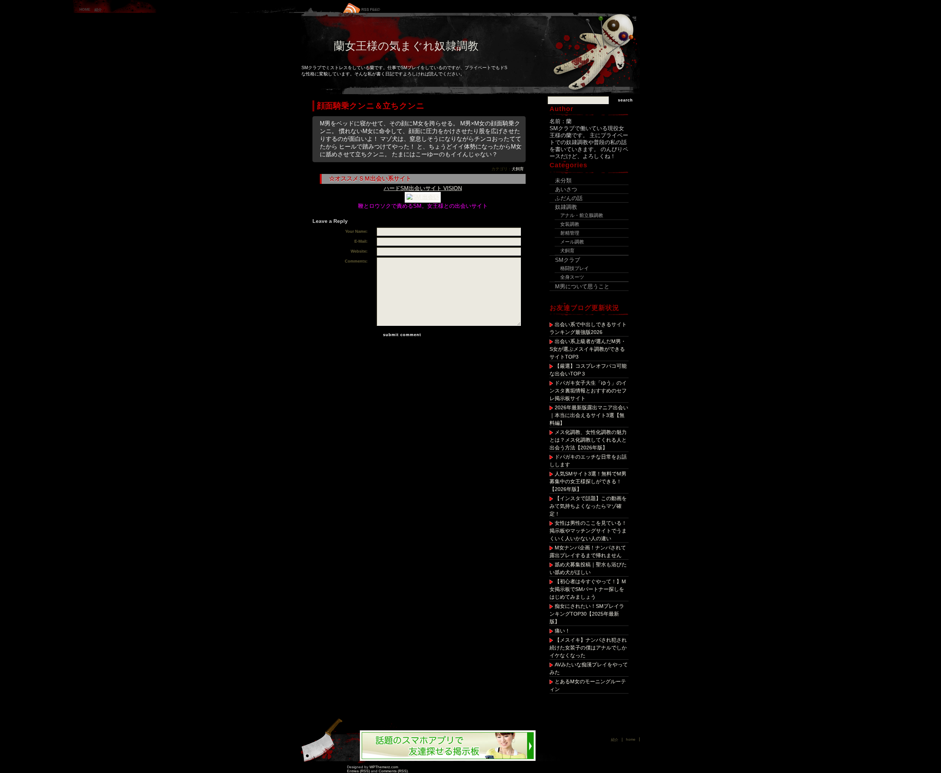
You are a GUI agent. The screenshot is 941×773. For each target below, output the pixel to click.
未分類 (563, 180)
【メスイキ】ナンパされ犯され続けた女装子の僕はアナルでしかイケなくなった (588, 647)
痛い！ (562, 631)
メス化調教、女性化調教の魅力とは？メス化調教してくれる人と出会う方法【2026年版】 (588, 439)
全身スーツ (572, 277)
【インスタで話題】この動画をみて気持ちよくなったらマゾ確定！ (588, 506)
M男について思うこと (582, 286)
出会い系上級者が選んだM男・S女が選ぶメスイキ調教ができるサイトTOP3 (588, 349)
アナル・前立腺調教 (581, 215)
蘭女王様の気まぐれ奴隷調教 (406, 46)
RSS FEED (370, 9)
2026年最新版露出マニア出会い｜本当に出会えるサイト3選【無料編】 (589, 415)
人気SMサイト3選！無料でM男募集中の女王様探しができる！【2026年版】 (588, 481)
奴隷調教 (566, 207)
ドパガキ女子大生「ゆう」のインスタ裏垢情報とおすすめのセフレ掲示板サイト (588, 390)
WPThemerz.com (383, 767)
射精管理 (569, 233)
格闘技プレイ (574, 268)
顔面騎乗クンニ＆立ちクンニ (371, 105)
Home (84, 9)
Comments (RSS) (393, 771)
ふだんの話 (569, 198)
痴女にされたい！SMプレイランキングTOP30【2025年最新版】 (587, 613)
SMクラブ (567, 260)
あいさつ (566, 189)
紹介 (98, 10)
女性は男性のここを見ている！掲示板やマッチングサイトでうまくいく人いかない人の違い (588, 530)
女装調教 (569, 224)
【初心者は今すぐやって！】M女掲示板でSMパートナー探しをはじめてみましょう (588, 589)
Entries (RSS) (358, 771)
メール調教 (572, 242)
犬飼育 (518, 169)
